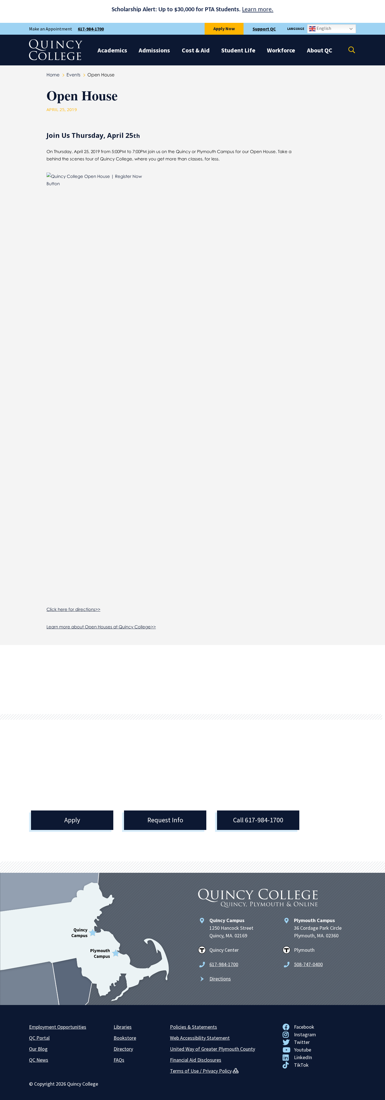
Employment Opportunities (57, 1027)
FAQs (119, 1060)
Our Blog (38, 1049)
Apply (72, 820)
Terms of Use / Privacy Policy (201, 1071)
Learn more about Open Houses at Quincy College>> (101, 626)
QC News (38, 1060)
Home (53, 75)
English (323, 28)
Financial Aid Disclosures (195, 1060)
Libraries (123, 1027)
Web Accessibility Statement (200, 1038)
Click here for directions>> (73, 609)
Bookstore (125, 1038)
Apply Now (224, 28)
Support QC (264, 29)
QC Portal (39, 1038)
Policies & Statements (193, 1027)
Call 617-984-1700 (258, 820)
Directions (220, 978)
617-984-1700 (91, 29)
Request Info (165, 820)
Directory (123, 1049)
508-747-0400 (308, 964)
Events (73, 75)
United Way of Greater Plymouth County (212, 1049)
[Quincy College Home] (56, 59)
